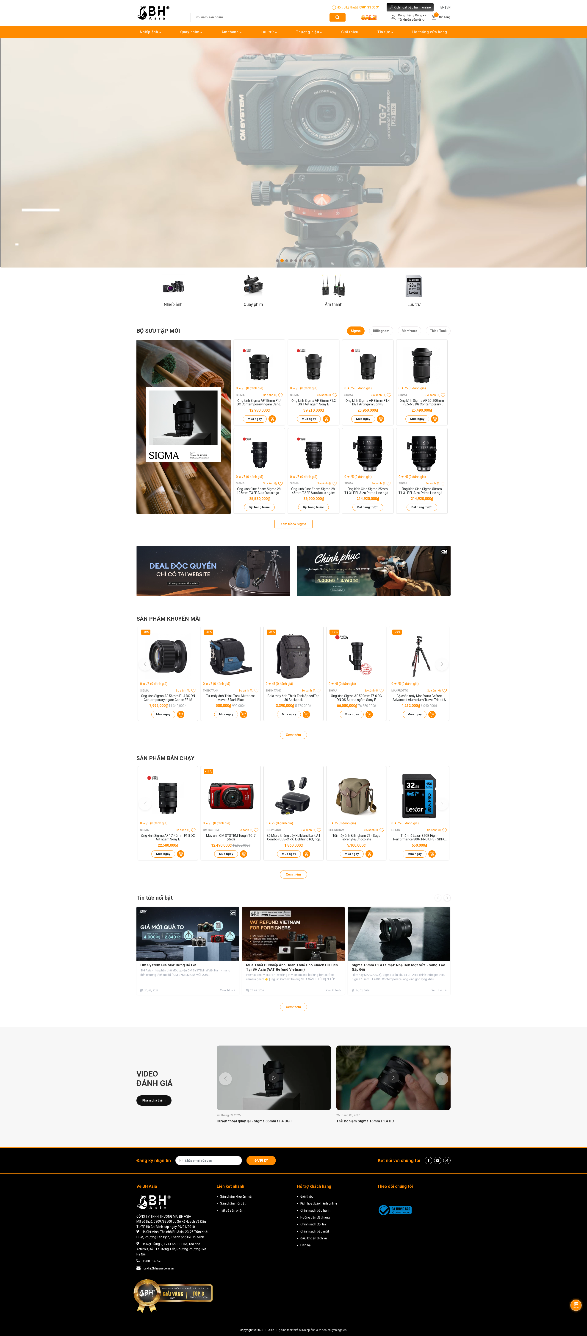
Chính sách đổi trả (313, 1224)
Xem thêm (293, 735)
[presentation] (438, 897)
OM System (211, 830)
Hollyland (273, 830)
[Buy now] (272, 419)
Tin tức (384, 32)
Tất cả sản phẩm (232, 1210)
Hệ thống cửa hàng (429, 32)
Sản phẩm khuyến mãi (236, 1196)
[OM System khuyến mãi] (374, 571)
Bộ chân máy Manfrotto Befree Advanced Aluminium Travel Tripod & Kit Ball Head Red (419, 698)
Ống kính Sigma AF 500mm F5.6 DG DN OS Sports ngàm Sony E (356, 698)
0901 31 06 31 (369, 7)
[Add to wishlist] (280, 395)
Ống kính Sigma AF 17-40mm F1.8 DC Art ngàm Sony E (168, 837)
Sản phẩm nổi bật (233, 1203)
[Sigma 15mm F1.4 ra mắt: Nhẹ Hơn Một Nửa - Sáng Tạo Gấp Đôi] (399, 934)
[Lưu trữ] (414, 285)
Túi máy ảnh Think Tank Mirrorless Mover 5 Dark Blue (230, 698)
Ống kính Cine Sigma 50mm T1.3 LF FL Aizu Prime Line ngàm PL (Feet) (422, 491)
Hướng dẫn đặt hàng (315, 1217)
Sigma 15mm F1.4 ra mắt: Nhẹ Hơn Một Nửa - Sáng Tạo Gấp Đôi (398, 967)
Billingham (381, 331)
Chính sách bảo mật (314, 1231)
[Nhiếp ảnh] (173, 285)
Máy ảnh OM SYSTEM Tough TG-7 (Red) (230, 837)
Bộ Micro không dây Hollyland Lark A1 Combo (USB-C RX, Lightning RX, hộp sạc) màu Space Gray (293, 838)
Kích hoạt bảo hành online (412, 7)
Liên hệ (305, 1245)
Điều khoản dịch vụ (313, 1238)
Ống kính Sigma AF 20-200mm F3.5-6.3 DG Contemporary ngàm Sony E (422, 403)
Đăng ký (261, 1160)
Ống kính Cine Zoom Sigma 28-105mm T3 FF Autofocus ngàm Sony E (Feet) (259, 491)
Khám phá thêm (154, 1100)
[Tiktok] (447, 1160)
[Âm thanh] (333, 285)
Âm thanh (231, 32)
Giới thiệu (350, 32)
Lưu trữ (268, 32)
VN (448, 7)
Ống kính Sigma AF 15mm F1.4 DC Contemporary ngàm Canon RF (259, 403)
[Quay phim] (253, 285)
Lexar (395, 830)
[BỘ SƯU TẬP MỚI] (183, 427)
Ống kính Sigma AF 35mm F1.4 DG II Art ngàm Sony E (368, 402)
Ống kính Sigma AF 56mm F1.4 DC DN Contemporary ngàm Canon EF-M (168, 698)
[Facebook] (428, 1160)
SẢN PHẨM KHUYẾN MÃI (168, 619)
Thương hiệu (308, 32)
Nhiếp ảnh (149, 32)
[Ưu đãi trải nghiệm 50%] (213, 571)
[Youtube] (437, 1160)
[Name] (337, 17)
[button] (277, 260)
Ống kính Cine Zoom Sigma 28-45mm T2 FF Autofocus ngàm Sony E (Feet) (313, 491)
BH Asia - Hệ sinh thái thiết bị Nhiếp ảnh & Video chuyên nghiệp (305, 1330)
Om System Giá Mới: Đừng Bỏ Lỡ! (168, 965)
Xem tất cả (293, 524)
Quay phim (190, 32)
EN (442, 7)
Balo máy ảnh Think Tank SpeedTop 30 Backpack (293, 698)
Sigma (356, 331)
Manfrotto (409, 331)
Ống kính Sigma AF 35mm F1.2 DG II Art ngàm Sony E (313, 402)
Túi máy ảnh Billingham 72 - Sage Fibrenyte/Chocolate (356, 837)
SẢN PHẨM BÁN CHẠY (165, 758)
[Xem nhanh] (259, 365)
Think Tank (438, 331)
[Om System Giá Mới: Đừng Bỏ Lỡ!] (187, 934)
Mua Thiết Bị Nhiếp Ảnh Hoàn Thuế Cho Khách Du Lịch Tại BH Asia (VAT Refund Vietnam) (292, 967)
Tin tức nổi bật (154, 898)
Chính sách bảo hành (315, 1210)
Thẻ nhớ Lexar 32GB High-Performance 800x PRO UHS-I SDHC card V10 (419, 838)
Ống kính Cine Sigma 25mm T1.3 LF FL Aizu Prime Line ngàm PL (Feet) (367, 491)
